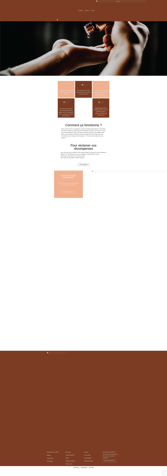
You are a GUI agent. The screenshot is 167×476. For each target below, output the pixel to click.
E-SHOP (92, 10)
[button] (83, 164)
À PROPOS (80, 10)
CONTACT (87, 10)
